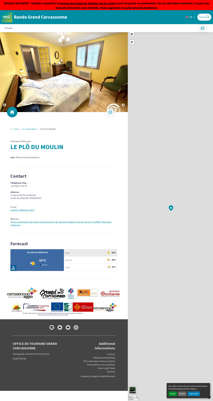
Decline (182, 393)
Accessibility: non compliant (101, 364)
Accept (172, 393)
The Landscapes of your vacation (99, 361)
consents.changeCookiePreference (98, 376)
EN (190, 17)
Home (16, 129)
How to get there (106, 368)
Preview (9, 28)
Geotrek (111, 371)
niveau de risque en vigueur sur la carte (87, 3)
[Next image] (123, 72)
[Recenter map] (132, 42)
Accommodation (29, 129)
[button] (132, 34)
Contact (111, 354)
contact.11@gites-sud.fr (22, 210)
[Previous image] (4, 72)
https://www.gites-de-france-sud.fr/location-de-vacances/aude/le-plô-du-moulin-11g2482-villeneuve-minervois (61, 223)
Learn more (193, 393)
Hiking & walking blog (104, 357)
